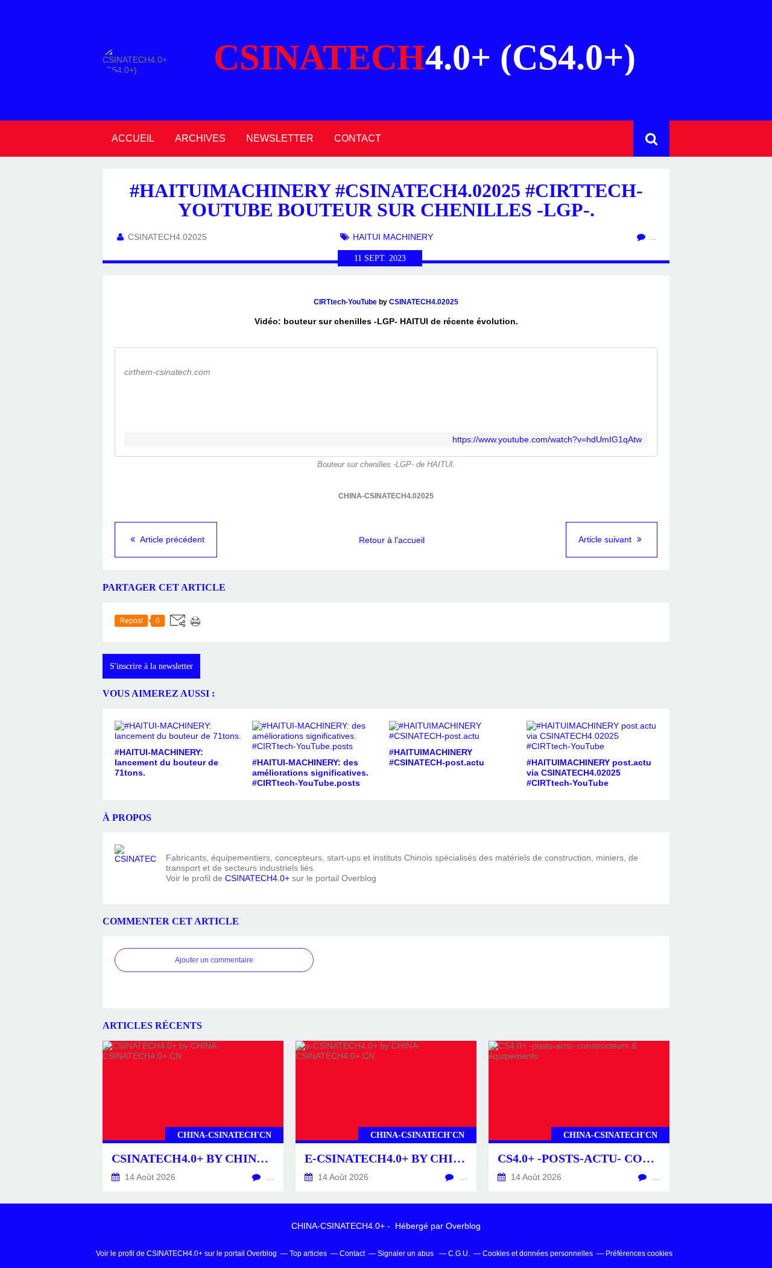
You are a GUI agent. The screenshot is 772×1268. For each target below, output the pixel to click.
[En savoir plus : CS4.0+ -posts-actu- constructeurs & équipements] (579, 1116)
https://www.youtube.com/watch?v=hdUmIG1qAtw (547, 439)
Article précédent (171, 539)
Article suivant (606, 539)
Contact (357, 138)
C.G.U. (459, 1253)
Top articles (308, 1253)
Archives (200, 138)
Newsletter (280, 138)
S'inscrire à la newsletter (151, 666)
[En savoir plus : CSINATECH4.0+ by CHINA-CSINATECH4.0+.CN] (193, 1116)
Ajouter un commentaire (214, 960)
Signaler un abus (406, 1253)
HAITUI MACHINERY (393, 237)
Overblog (463, 1226)
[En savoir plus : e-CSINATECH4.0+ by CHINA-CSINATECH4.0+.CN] (386, 1116)
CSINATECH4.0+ (257, 878)
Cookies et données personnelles (537, 1253)
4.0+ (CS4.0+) (425, 57)
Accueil (133, 138)
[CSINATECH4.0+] (136, 865)
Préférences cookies (639, 1253)
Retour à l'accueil (392, 540)
